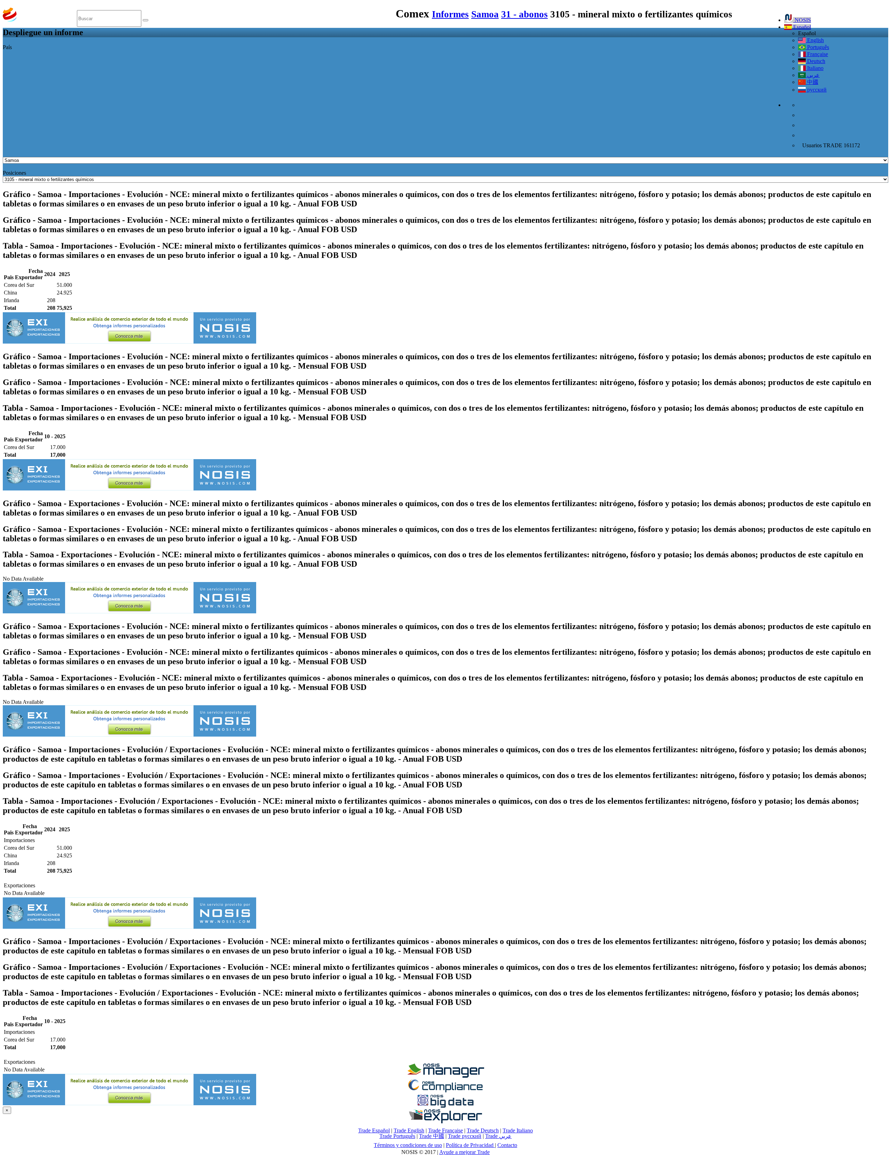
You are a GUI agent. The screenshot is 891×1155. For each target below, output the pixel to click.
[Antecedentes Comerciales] (445, 1076)
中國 (812, 82)
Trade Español (374, 1130)
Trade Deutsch (483, 1130)
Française (817, 54)
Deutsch (815, 61)
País (7, 47)
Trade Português (397, 1136)
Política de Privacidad (470, 1145)
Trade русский (464, 1136)
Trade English (409, 1130)
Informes (450, 14)
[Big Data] (445, 1106)
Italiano (814, 68)
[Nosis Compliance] (445, 1091)
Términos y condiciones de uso (408, 1145)
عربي (813, 75)
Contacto (507, 1145)
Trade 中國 (431, 1136)
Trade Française (445, 1130)
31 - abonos (524, 14)
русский (816, 90)
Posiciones (14, 173)
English (815, 40)
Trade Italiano (518, 1130)
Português (817, 47)
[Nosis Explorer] (445, 1121)
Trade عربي (498, 1136)
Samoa (485, 14)
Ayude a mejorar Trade (464, 1152)
